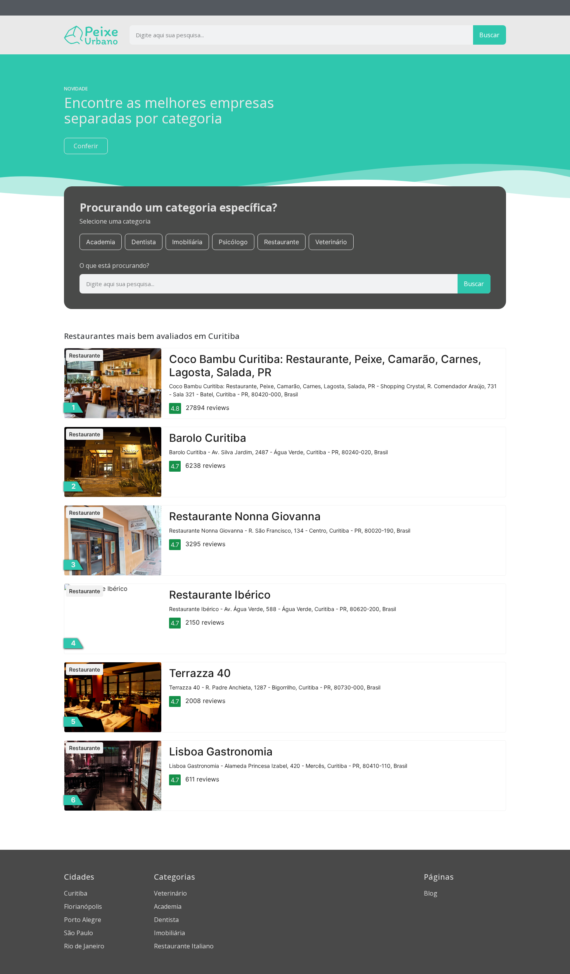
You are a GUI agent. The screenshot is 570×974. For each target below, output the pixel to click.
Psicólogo (233, 242)
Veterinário (331, 242)
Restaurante (281, 242)
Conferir (86, 146)
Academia (100, 242)
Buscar (489, 35)
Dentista (143, 242)
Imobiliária (187, 242)
